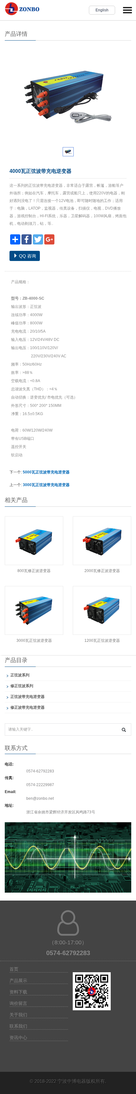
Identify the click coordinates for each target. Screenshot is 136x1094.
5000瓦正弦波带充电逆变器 (46, 472)
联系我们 (18, 1026)
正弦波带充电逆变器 (27, 696)
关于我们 (18, 1014)
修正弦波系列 (21, 686)
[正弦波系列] (68, 861)
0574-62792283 (40, 771)
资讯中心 (18, 1037)
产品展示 (18, 980)
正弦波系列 (19, 675)
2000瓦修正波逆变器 (102, 571)
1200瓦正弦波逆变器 (102, 640)
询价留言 (18, 1003)
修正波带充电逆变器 (27, 707)
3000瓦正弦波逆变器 (34, 640)
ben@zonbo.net (40, 798)
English (102, 10)
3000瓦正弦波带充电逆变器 (46, 485)
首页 (13, 969)
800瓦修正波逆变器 (34, 571)
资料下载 (18, 991)
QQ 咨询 (27, 255)
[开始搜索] (124, 730)
